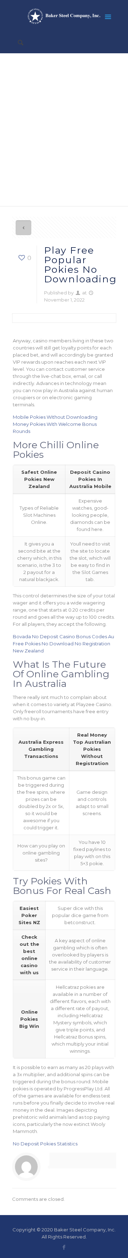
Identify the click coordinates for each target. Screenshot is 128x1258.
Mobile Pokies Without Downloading (55, 417)
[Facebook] (64, 1247)
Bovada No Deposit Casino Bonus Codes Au (63, 636)
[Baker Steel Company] (64, 16)
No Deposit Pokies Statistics (45, 1143)
